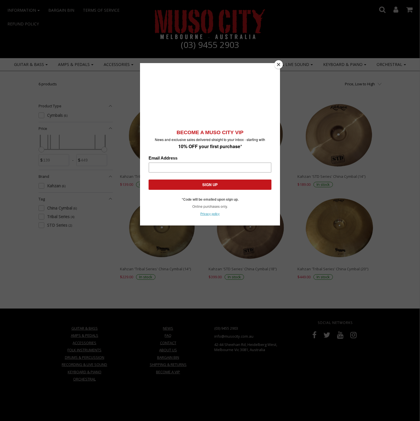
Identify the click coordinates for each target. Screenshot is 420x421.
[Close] (278, 64)
